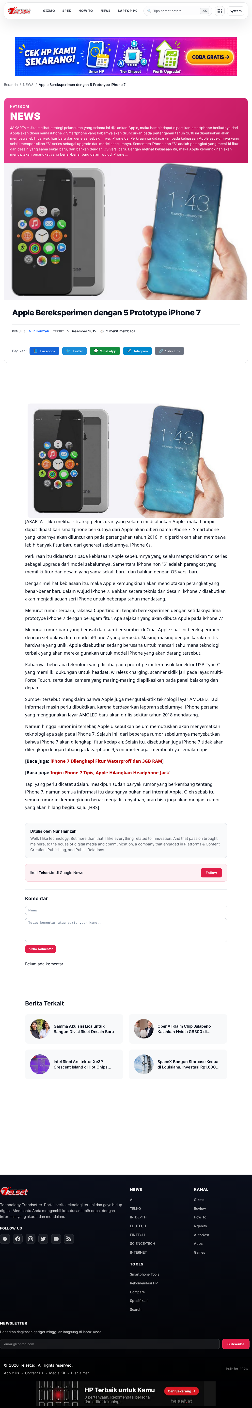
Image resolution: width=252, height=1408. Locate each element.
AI (131, 1200)
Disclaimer (80, 1373)
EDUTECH (138, 1226)
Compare (137, 1292)
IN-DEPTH (138, 1217)
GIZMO (49, 11)
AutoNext (201, 1235)
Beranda (11, 84)
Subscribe (235, 1344)
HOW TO (86, 11)
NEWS (106, 11)
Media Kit (57, 1373)
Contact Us (34, 1373)
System (236, 11)
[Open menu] (220, 11)
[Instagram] (30, 1239)
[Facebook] (18, 1239)
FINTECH (137, 1235)
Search (135, 1309)
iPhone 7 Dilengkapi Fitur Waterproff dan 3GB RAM (106, 761)
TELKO (135, 1208)
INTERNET (138, 1252)
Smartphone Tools (144, 1274)
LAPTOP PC (128, 11)
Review (200, 1208)
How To (200, 1217)
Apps (198, 1243)
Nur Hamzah (39, 331)
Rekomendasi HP (144, 1283)
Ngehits (200, 1226)
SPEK (67, 11)
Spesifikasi (139, 1300)
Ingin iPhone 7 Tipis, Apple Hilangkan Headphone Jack (109, 773)
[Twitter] (43, 1239)
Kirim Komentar (41, 949)
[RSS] (69, 1239)
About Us (11, 1373)
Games (199, 1252)
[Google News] (5, 1239)
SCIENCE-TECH (142, 1243)
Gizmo (199, 1200)
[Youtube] (56, 1239)
